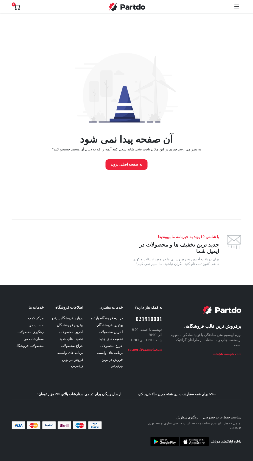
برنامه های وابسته (110, 353)
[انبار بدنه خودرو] (127, 6)
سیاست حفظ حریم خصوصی (222, 417)
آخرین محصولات (111, 332)
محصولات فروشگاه (30, 346)
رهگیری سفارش (187, 417)
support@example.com (145, 349)
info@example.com (227, 354)
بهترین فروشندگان (109, 325)
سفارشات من (33, 339)
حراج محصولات (111, 346)
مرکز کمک (36, 318)
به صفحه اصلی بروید (127, 164)
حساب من (36, 325)
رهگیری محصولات (31, 332)
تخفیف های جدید (111, 339)
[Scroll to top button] (245, 439)
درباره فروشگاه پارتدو (107, 318)
